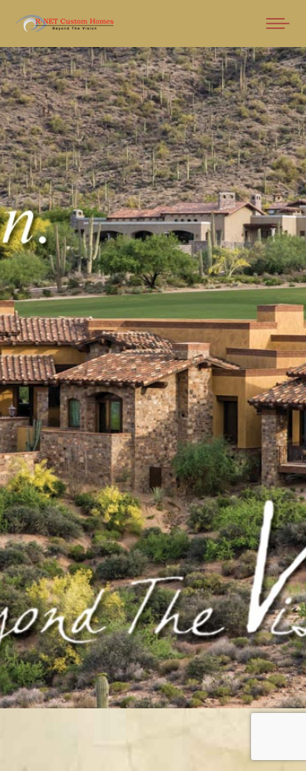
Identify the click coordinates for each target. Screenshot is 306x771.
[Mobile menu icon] (277, 23)
